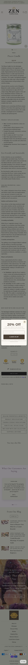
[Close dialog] (24, 322)
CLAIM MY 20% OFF (14, 336)
